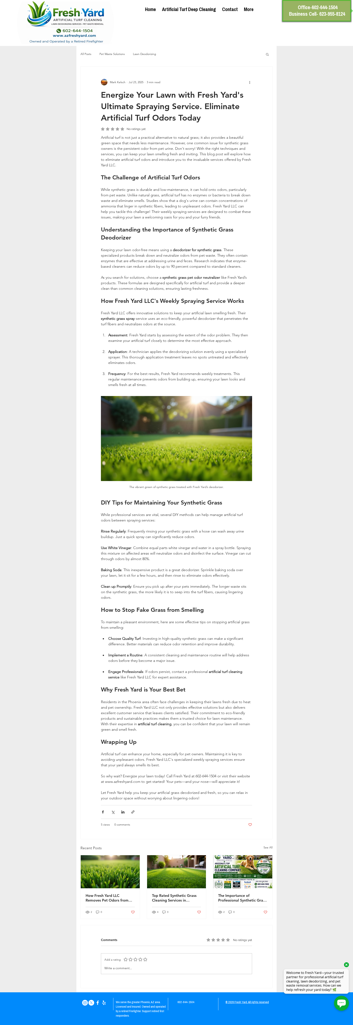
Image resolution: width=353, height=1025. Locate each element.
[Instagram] (85, 1003)
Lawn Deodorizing (144, 54)
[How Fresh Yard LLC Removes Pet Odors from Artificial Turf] (110, 871)
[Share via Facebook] (103, 812)
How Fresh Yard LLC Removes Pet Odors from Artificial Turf (107, 898)
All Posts (85, 54)
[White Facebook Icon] (98, 1003)
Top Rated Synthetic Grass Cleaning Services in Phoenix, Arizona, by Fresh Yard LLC (174, 898)
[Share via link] (133, 812)
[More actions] (249, 82)
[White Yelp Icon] (104, 1003)
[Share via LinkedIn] (123, 812)
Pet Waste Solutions (112, 54)
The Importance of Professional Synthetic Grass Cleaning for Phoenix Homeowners (242, 898)
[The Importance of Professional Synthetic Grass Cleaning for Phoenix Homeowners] (242, 871)
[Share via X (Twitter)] (113, 812)
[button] (267, 54)
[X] (91, 1003)
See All (268, 847)
